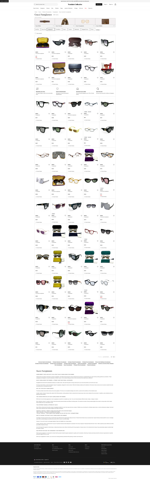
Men (52, 8)
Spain (51, 478)
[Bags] (63, 8)
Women (48, 8)
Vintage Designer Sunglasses (59, 362)
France (34, 478)
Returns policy (55, 450)
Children (57, 8)
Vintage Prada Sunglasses (70, 363)
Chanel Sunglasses (92, 363)
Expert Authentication (61, 91)
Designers (42, 8)
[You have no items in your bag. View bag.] (115, 4)
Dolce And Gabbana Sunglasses (102, 362)
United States (44, 478)
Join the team (104, 452)
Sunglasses (55, 12)
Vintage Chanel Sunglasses (74, 362)
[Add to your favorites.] (49, 52)
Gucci (39, 12)
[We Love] (83, 8)
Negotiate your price (40, 91)
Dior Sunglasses (58, 365)
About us (103, 447)
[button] (115, 4)
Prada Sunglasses (91, 365)
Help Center (87, 447)
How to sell (71, 447)
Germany (48, 478)
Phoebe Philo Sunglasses (79, 365)
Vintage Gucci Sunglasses (56, 363)
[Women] (50, 8)
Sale (86, 8)
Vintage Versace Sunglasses (41, 363)
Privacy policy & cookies (58, 462)
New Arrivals (36, 8)
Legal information (46, 462)
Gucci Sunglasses (68, 365)
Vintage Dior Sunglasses (88, 362)
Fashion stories (104, 453)
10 (111, 357)
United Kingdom (38, 478)
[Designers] (45, 8)
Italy (53, 478)
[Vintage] (78, 8)
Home (36, 12)
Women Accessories (46, 12)
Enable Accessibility (4, 1)
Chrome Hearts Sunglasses (44, 362)
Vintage (75, 8)
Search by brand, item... (40, 4)
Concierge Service (37, 448)
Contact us (87, 448)
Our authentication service (57, 448)
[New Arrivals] (39, 8)
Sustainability (104, 448)
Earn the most (99, 91)
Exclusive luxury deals (81, 91)
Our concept (36, 447)
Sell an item (99, 4)
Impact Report (104, 450)
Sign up (111, 4)
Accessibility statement (38, 462)
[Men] (54, 8)
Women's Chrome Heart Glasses (105, 363)
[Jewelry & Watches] (73, 8)
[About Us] (93, 8)
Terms (52, 462)
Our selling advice (72, 448)
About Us (90, 8)
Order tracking (55, 447)
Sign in (105, 4)
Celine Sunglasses (82, 363)
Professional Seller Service (74, 452)
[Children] (59, 8)
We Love (81, 8)
